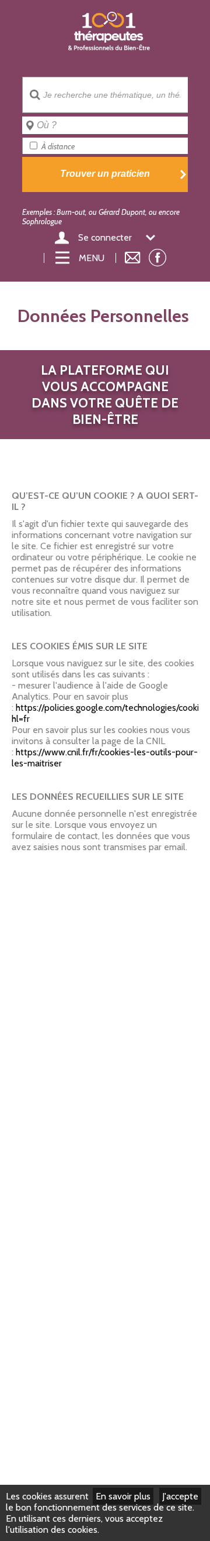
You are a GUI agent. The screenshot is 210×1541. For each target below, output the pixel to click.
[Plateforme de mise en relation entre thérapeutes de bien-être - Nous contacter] (133, 257)
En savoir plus (123, 1496)
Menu (91, 257)
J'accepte (180, 1496)
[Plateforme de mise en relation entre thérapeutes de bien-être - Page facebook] (157, 260)
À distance (58, 146)
